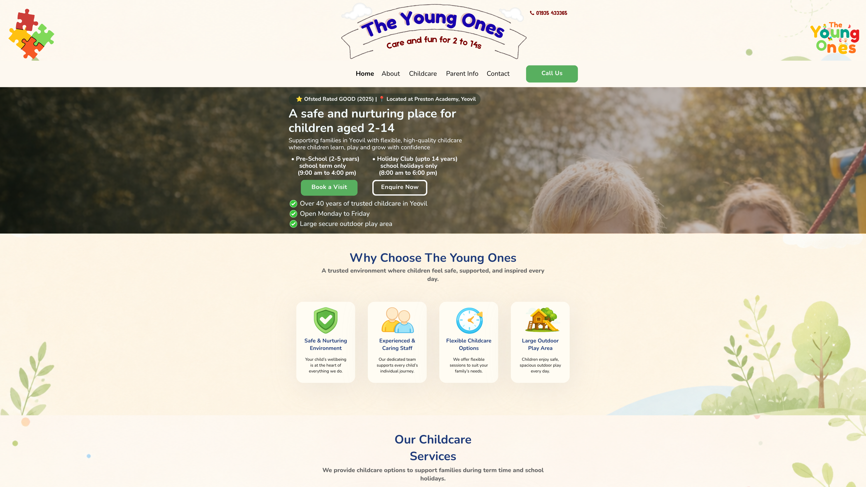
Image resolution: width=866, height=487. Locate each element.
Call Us (552, 73)
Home (365, 73)
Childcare (423, 73)
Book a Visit (329, 187)
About (391, 73)
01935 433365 (551, 12)
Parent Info (462, 73)
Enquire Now (400, 187)
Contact (498, 73)
